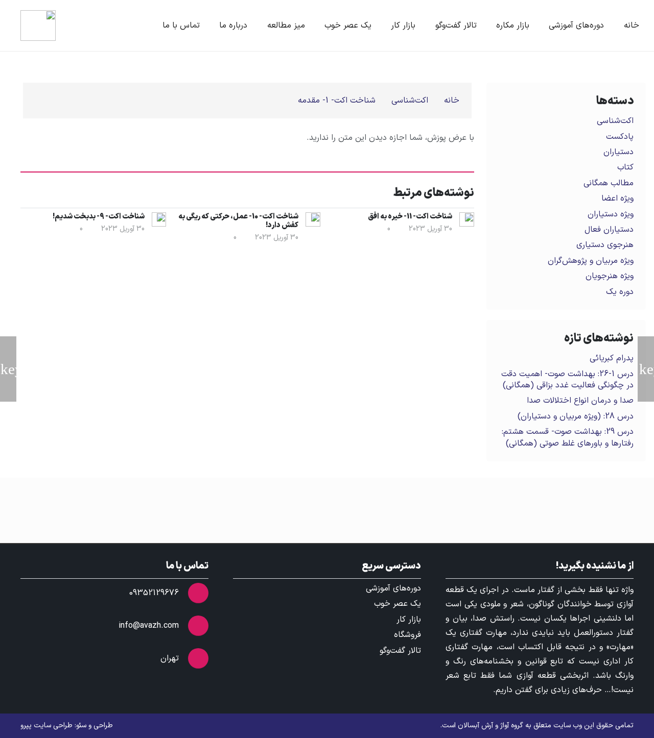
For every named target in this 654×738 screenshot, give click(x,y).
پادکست (620, 137)
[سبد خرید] (81, 25)
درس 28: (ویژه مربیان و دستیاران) (576, 416)
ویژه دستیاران (611, 214)
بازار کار (408, 619)
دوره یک (620, 292)
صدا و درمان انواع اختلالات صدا (580, 401)
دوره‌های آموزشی (393, 588)
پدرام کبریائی (612, 358)
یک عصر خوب (397, 604)
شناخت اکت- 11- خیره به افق (410, 216)
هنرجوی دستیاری (605, 245)
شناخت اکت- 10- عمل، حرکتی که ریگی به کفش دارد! (238, 221)
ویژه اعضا (617, 198)
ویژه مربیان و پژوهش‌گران (591, 261)
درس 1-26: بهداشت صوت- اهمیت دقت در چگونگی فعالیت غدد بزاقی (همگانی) (567, 379)
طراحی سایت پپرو (46, 725)
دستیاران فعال (609, 230)
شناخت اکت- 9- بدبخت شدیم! (99, 216)
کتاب (625, 167)
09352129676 (154, 593)
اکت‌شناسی (615, 121)
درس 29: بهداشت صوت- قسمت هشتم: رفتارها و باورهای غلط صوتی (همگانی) (568, 437)
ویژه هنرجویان (610, 276)
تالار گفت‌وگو (400, 651)
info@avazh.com (149, 626)
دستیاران (618, 152)
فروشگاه (407, 635)
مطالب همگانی (608, 183)
